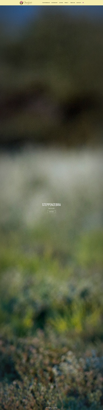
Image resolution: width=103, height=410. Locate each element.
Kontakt (51, 211)
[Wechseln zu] (83, 3)
